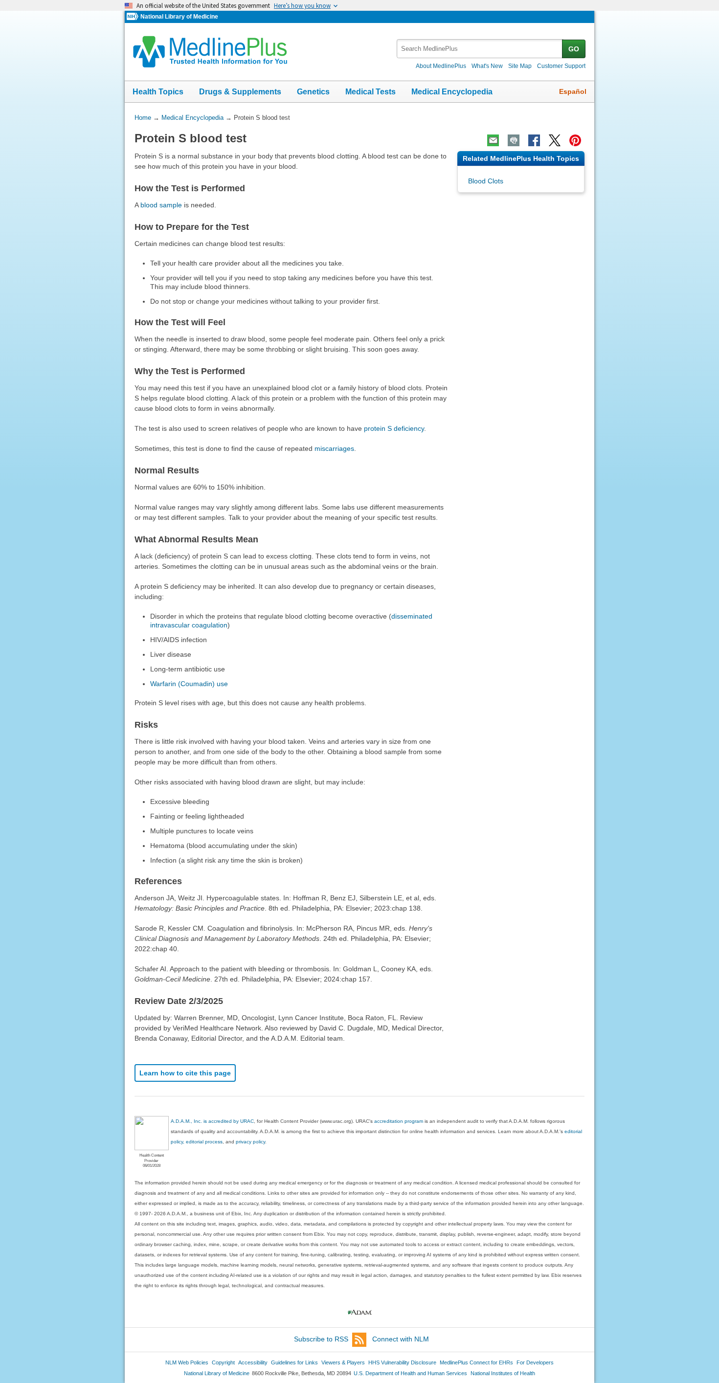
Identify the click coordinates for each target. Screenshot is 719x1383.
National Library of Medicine (179, 16)
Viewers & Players (343, 1362)
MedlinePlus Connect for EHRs (476, 1362)
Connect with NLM (400, 1339)
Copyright (223, 1362)
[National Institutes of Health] (133, 17)
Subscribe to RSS (321, 1339)
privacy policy (250, 1141)
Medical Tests (370, 92)
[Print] (513, 140)
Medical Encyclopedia (452, 92)
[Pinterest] (575, 140)
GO (573, 49)
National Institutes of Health (503, 1373)
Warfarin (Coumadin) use (189, 684)
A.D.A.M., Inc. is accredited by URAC (212, 1121)
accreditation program (398, 1121)
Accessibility (253, 1362)
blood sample (161, 205)
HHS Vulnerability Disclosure (402, 1362)
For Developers (535, 1362)
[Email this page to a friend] (493, 140)
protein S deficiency (394, 428)
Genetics (313, 92)
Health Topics (158, 92)
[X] (554, 140)
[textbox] (480, 48)
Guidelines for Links (294, 1362)
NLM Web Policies (186, 1362)
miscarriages (334, 448)
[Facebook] (534, 140)
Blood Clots (485, 181)
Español (572, 91)
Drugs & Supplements (240, 92)
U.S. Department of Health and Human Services (410, 1373)
